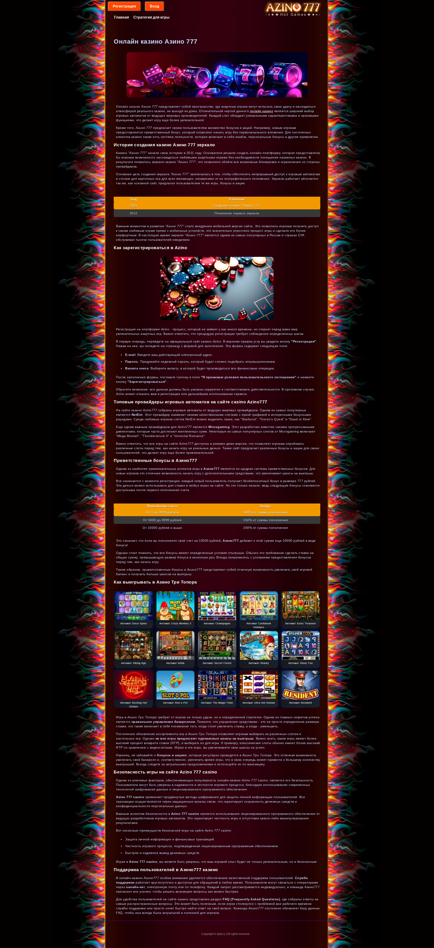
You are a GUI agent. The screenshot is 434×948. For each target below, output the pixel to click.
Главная (121, 17)
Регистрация (124, 6)
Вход (154, 6)
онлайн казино (261, 111)
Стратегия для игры (151, 17)
